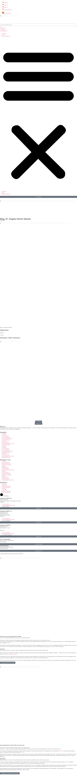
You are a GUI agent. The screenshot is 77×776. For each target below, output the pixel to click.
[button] (38, 114)
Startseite (4, 433)
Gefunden (3, 28)
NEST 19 (48, 641)
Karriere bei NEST (5, 462)
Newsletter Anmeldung (6, 464)
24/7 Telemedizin (5, 436)
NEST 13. (22, 752)
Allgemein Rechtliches (6, 486)
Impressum (4, 483)
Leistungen (4, 33)
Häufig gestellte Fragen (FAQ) (8, 469)
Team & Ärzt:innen (5, 442)
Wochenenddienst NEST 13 (7, 438)
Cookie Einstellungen (6, 487)
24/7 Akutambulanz (6, 437)
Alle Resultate (3, 30)
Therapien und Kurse (6, 439)
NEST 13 (9, 642)
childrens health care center (11, 654)
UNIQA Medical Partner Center (8, 443)
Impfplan (4, 466)
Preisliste (4, 461)
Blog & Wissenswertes (6, 463)
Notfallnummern (5, 467)
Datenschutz (4, 484)
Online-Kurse (4, 441)
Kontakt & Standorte (6, 36)
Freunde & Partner (5, 468)
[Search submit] (1, 26)
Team (3, 34)
